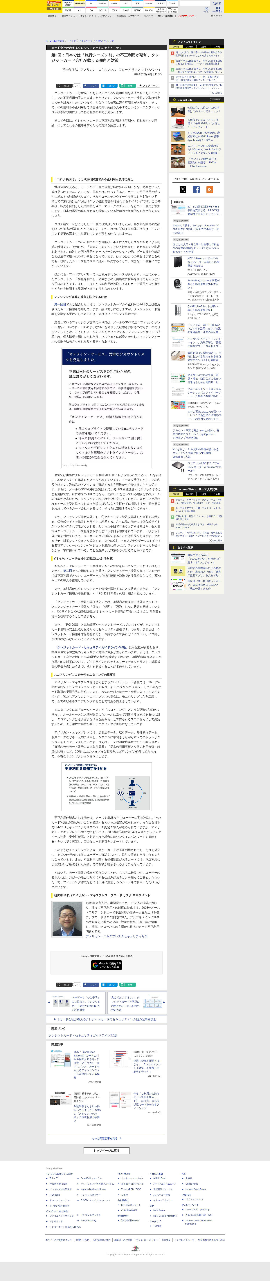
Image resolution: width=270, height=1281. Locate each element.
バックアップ (105, 15)
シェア (93, 86)
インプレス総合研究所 (61, 1189)
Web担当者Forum (58, 1184)
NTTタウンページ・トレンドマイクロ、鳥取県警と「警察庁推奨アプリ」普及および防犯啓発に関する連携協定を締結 (204, 346)
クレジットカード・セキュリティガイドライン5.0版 (83, 1035)
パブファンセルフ (194, 1199)
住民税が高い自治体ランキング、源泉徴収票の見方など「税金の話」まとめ (204, 585)
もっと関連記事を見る (105, 1138)
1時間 (176, 46)
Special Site (185, 99)
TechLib (157, 1226)
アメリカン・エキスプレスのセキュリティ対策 (116, 936)
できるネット (56, 1221)
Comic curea (192, 1184)
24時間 (189, 46)
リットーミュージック (132, 1178)
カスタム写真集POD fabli (199, 1215)
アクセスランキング (189, 41)
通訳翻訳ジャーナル (163, 1189)
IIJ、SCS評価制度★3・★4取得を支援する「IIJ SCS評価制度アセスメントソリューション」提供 (199, 88)
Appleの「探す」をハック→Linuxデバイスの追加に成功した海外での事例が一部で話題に (196, 229)
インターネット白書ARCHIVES (65, 1227)
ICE (184, 1173)
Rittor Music (124, 1173)
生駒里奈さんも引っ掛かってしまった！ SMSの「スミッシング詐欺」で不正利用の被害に (87, 1113)
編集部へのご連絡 (123, 1240)
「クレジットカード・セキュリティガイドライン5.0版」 (91, 647)
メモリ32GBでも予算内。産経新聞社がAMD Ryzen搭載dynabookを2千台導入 (204, 136)
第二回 (67, 570)
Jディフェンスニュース (165, 1184)
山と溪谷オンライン (131, 1205)
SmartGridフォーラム (91, 1178)
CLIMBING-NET (129, 1210)
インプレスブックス (91, 1215)
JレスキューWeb (161, 1195)
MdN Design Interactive (165, 1216)
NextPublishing (88, 1220)
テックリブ (155, 1221)
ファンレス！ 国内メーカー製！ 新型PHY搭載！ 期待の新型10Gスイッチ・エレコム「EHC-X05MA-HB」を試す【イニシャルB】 (198, 80)
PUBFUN (186, 1195)
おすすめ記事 (185, 547)
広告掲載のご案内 (102, 1240)
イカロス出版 (156, 1173)
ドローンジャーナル (59, 1200)
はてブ (112, 86)
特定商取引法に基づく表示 (211, 1240)
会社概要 (166, 1240)
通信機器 (52, 15)
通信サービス (68, 15)
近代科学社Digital (130, 1220)
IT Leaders (55, 1195)
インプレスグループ (184, 1240)
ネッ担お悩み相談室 (59, 1206)
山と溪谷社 (123, 1200)
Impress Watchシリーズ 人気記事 (197, 489)
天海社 (189, 1178)
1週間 (203, 46)
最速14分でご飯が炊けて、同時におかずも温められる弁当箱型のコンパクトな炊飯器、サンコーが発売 (199, 71)
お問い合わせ (82, 1240)
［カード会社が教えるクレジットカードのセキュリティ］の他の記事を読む (106, 1019)
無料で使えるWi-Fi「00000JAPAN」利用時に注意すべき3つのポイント (204, 559)
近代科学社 (123, 1216)
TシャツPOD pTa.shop (198, 1209)
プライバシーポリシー (147, 1240)
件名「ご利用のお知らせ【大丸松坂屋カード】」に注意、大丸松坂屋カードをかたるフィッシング (146, 1101)
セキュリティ (86, 15)
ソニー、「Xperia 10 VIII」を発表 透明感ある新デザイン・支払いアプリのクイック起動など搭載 (199, 535)
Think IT (53, 1178)
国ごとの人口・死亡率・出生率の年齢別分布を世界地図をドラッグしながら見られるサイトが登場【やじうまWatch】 (199, 55)
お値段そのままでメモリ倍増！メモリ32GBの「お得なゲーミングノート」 (204, 123)
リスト (77, 86)
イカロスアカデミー (163, 1200)
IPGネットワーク (190, 1205)
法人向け (148, 15)
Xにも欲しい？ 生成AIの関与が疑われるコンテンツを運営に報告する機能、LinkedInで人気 (196, 453)
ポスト (67, 86)
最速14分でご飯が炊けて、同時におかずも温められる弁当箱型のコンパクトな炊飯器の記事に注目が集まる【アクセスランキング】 (199, 63)
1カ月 (217, 46)
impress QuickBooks (196, 1189)
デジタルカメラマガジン (62, 1216)
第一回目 (60, 304)
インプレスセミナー (91, 1195)
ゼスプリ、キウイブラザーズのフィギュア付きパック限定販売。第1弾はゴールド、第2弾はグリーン (199, 503)
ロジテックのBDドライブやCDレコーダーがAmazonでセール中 (204, 467)
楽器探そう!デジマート (132, 1184)
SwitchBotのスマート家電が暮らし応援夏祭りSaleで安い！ (203, 284)
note (130, 86)
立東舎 (124, 1195)
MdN (152, 1206)
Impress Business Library (93, 1189)
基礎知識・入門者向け (128, 15)
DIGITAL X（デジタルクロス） (96, 1200)
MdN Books (159, 1210)
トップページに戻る (106, 1150)
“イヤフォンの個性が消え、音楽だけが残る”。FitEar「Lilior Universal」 (203, 162)
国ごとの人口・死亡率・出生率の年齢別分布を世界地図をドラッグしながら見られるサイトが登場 (196, 248)
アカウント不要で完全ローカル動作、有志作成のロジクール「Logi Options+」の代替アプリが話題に (196, 434)
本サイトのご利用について (59, 1240)
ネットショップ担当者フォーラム (97, 1184)
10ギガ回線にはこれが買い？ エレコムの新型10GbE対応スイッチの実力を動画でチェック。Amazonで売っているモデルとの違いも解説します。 (206, 419)
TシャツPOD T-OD (131, 1189)
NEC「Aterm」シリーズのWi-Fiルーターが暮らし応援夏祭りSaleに (203, 262)
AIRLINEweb (159, 1178)
